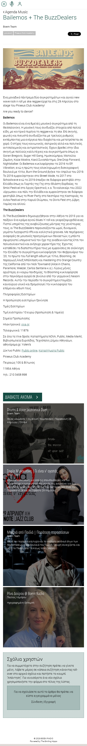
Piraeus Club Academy (24, 33)
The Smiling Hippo (49, 741)
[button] (9, 68)
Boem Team (10, 26)
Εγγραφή (50, 702)
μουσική (8, 33)
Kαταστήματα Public (51, 350)
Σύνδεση (36, 702)
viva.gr (25, 324)
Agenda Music (16, 11)
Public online (29, 350)
